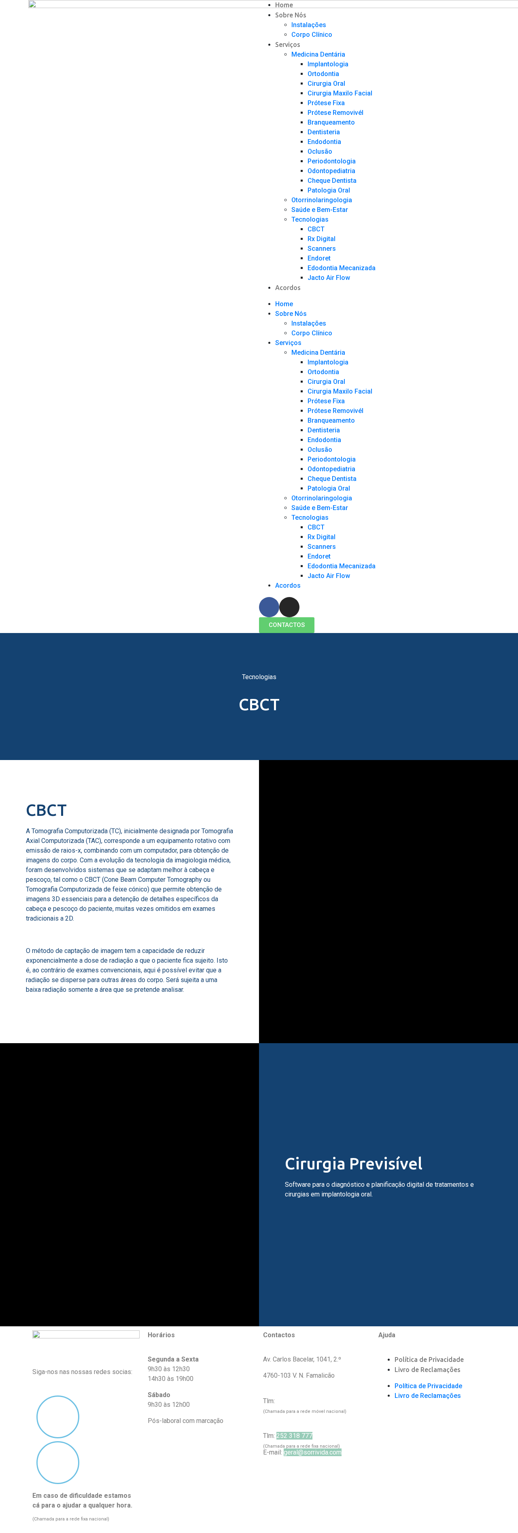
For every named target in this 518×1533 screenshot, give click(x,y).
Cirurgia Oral (326, 83)
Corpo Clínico (311, 34)
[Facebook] (269, 607)
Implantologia (328, 64)
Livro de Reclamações (428, 1369)
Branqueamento (331, 122)
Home (284, 4)
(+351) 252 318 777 (60, 1515)
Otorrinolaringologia (321, 200)
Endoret (319, 258)
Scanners (322, 248)
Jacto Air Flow (329, 278)
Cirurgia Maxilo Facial (340, 93)
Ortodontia (323, 74)
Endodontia (324, 142)
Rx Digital (321, 239)
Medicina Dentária (318, 54)
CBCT (316, 229)
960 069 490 (294, 1401)
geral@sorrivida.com (313, 1452)
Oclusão (320, 151)
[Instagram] (289, 607)
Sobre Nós (290, 15)
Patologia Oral (329, 190)
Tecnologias (310, 219)
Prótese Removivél (335, 112)
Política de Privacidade (429, 1359)
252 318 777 (294, 1436)
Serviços (287, 44)
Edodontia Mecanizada (342, 268)
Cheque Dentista (332, 180)
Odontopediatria (331, 171)
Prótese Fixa (326, 103)
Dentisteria (324, 132)
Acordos (288, 287)
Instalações (308, 25)
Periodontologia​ (332, 161)
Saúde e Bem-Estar (319, 210)
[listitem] (86, 1505)
